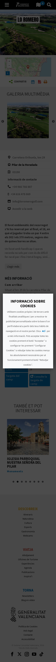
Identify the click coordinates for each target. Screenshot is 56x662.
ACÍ (43, 331)
